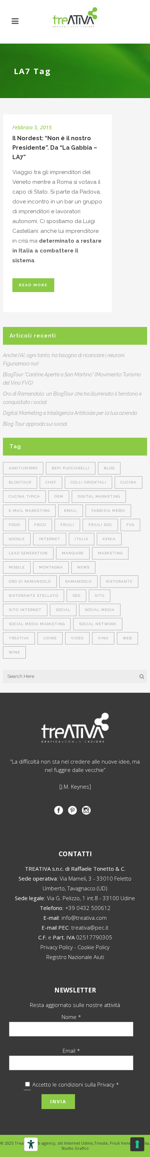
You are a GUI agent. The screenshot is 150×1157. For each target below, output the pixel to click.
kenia (109, 539)
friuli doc (100, 525)
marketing (110, 553)
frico (40, 525)
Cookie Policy (94, 947)
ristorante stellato (33, 596)
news (83, 567)
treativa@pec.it (89, 927)
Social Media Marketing (37, 624)
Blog (109, 468)
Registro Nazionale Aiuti (75, 956)
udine (50, 638)
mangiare (73, 553)
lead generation (28, 553)
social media (100, 610)
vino (103, 638)
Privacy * (108, 1084)
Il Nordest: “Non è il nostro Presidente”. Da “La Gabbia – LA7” (54, 148)
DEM (58, 496)
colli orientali (88, 482)
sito (99, 596)
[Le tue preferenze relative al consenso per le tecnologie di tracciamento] (137, 1144)
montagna (51, 567)
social (63, 610)
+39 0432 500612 (88, 907)
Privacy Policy (56, 947)
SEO (76, 596)
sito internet (25, 610)
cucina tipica (24, 496)
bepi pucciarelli (71, 468)
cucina (129, 482)
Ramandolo (78, 581)
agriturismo (23, 468)
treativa (19, 638)
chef (51, 482)
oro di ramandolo (30, 581)
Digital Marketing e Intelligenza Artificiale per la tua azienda (70, 413)
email (70, 511)
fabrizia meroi (108, 511)
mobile (17, 567)
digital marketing (99, 496)
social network (98, 624)
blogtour (20, 482)
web (127, 638)
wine (14, 652)
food (14, 525)
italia (81, 539)
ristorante (119, 581)
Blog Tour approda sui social (35, 424)
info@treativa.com (84, 917)
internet (49, 539)
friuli (67, 525)
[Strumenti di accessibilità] (31, 1144)
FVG (130, 525)
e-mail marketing (29, 511)
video (77, 638)
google (17, 539)
